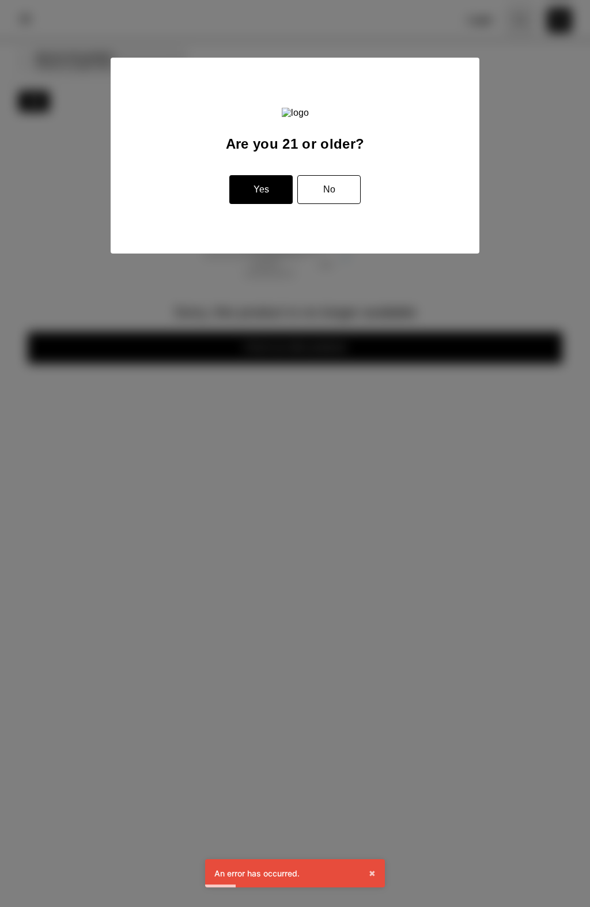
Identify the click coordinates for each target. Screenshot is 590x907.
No (329, 189)
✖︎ (372, 873)
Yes (261, 189)
